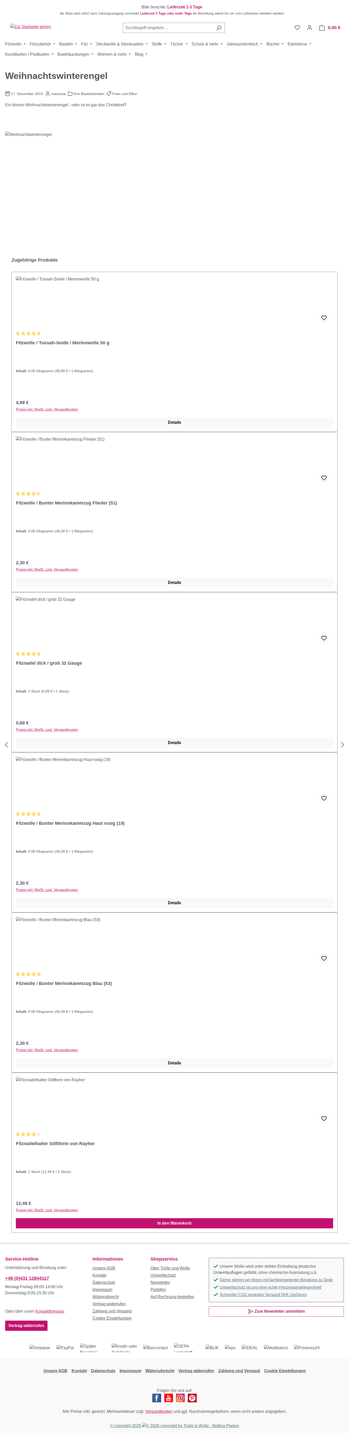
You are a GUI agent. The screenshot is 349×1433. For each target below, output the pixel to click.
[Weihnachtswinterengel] (174, 186)
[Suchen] (219, 28)
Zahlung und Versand (112, 1311)
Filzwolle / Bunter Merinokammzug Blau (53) (64, 983)
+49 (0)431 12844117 (27, 1278)
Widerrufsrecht (105, 1297)
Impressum (102, 1289)
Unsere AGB (103, 1268)
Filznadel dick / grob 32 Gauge (49, 663)
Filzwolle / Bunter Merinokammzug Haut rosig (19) (70, 823)
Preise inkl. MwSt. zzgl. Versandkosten (47, 409)
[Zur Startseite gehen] (30, 27)
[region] (174, 10)
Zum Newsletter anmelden (279, 1311)
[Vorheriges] (6, 745)
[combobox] (168, 28)
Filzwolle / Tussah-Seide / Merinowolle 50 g (62, 342)
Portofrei (158, 1289)
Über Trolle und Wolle (170, 1268)
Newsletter (160, 1282)
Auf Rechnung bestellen (172, 1297)
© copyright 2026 (126, 1426)
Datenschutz (103, 1282)
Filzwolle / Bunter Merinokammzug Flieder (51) (66, 503)
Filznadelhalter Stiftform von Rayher (55, 1143)
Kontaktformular (50, 1311)
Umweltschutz (163, 1275)
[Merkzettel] (297, 27)
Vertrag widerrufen (26, 1325)
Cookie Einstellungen (112, 1318)
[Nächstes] (342, 745)
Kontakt (99, 1275)
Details (174, 422)
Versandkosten (158, 1411)
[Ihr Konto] (310, 27)
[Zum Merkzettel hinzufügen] (324, 318)
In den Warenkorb (174, 1223)
